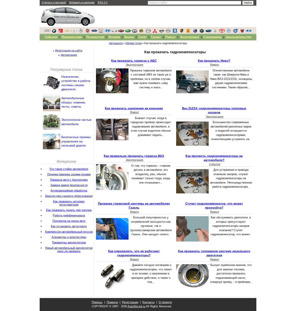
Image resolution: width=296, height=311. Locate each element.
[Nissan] (161, 31)
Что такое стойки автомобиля (68, 169)
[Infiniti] (114, 31)
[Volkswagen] (229, 31)
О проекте (165, 302)
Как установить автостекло (69, 226)
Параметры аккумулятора (69, 242)
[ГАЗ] (242, 31)
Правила (112, 302)
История (114, 37)
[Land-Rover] (128, 31)
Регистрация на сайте (68, 50)
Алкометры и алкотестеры (69, 237)
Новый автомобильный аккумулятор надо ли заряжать (69, 249)
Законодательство (238, 37)
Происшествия (72, 37)
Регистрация (130, 302)
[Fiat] (88, 31)
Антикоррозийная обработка (68, 190)
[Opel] (168, 31)
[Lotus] (141, 31)
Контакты (148, 302)
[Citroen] (61, 31)
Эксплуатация (134, 64)
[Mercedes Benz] (81, 31)
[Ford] (94, 31)
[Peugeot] (175, 31)
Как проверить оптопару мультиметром (69, 203)
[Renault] (188, 31)
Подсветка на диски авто (68, 220)
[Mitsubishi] (155, 31)
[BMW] (54, 31)
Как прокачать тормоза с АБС (134, 60)
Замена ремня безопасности (69, 185)
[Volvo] (235, 31)
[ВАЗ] (249, 31)
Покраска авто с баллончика (69, 179)
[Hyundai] (108, 31)
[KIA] (121, 31)
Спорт (142, 37)
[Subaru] (208, 31)
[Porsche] (182, 31)
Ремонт (214, 64)
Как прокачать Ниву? (214, 60)
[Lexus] (135, 31)
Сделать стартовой (54, 2)
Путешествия (95, 37)
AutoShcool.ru (136, 306)
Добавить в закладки (81, 2)
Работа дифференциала (69, 215)
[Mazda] (148, 31)
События (214, 164)
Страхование (212, 37)
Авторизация (69, 54)
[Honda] (101, 31)
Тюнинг (156, 37)
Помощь (97, 302)
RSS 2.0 (102, 2)
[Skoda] (202, 31)
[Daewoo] (74, 31)
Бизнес (129, 37)
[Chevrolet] (67, 31)
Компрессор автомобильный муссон (69, 231)
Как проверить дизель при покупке (69, 210)
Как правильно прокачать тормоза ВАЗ (134, 156)
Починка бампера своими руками (69, 174)
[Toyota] (222, 31)
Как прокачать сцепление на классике (134, 108)
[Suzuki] (215, 31)
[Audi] (47, 31)
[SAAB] (195, 31)
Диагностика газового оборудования (69, 196)
